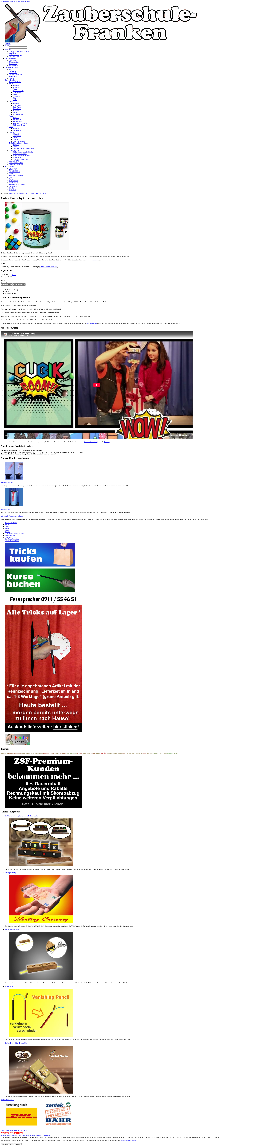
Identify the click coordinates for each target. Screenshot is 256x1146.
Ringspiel (133, 753)
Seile (137, 753)
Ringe (128, 753)
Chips (14, 753)
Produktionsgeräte (117, 753)
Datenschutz (38, 1135)
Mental (7, 530)
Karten (7, 528)
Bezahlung (30, 1135)
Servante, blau (5, 509)
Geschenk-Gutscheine (12, 541)
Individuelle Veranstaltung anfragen (12, 516)
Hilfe (49, 1135)
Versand (14, 275)
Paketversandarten (92, 260)
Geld (41, 753)
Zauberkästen (170, 753)
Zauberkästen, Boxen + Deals (14, 533)
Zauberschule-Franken (8, 1)
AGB (10, 1135)
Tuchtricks (155, 753)
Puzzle (124, 753)
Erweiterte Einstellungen (128, 1140)
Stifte (140, 753)
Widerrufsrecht (16, 1135)
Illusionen (46, 753)
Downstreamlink (91, 323)
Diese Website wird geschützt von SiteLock (14, 1130)
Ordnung (109, 753)
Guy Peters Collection (12, 539)
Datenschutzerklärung (91, 442)
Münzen (97, 753)
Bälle (6, 753)
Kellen (56, 753)
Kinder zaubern (62, 753)
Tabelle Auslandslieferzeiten (48, 267)
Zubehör (7, 532)
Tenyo (144, 753)
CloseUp (7, 526)
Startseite (12, 193)
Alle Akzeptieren (6, 1144)
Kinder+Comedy (41, 193)
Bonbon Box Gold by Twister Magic (16, 1043)
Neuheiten (103, 753)
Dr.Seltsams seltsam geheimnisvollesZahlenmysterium (22, 816)
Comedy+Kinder (25, 753)
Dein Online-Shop (22, 193)
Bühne (32, 193)
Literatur (79, 753)
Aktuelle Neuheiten (11, 523)
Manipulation (86, 753)
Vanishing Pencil (10, 986)
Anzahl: (3, 280)
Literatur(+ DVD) (10, 537)
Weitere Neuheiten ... (7, 1100)
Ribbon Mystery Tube (12, 929)
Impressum (4, 1135)
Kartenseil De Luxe (7, 482)
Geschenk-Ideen (10, 535)
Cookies (107, 442)
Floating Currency (10, 873)
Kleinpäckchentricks (72, 753)
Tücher (160, 753)
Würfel (165, 753)
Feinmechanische (35, 753)
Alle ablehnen (17, 1144)
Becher (3, 753)
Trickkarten (150, 753)
